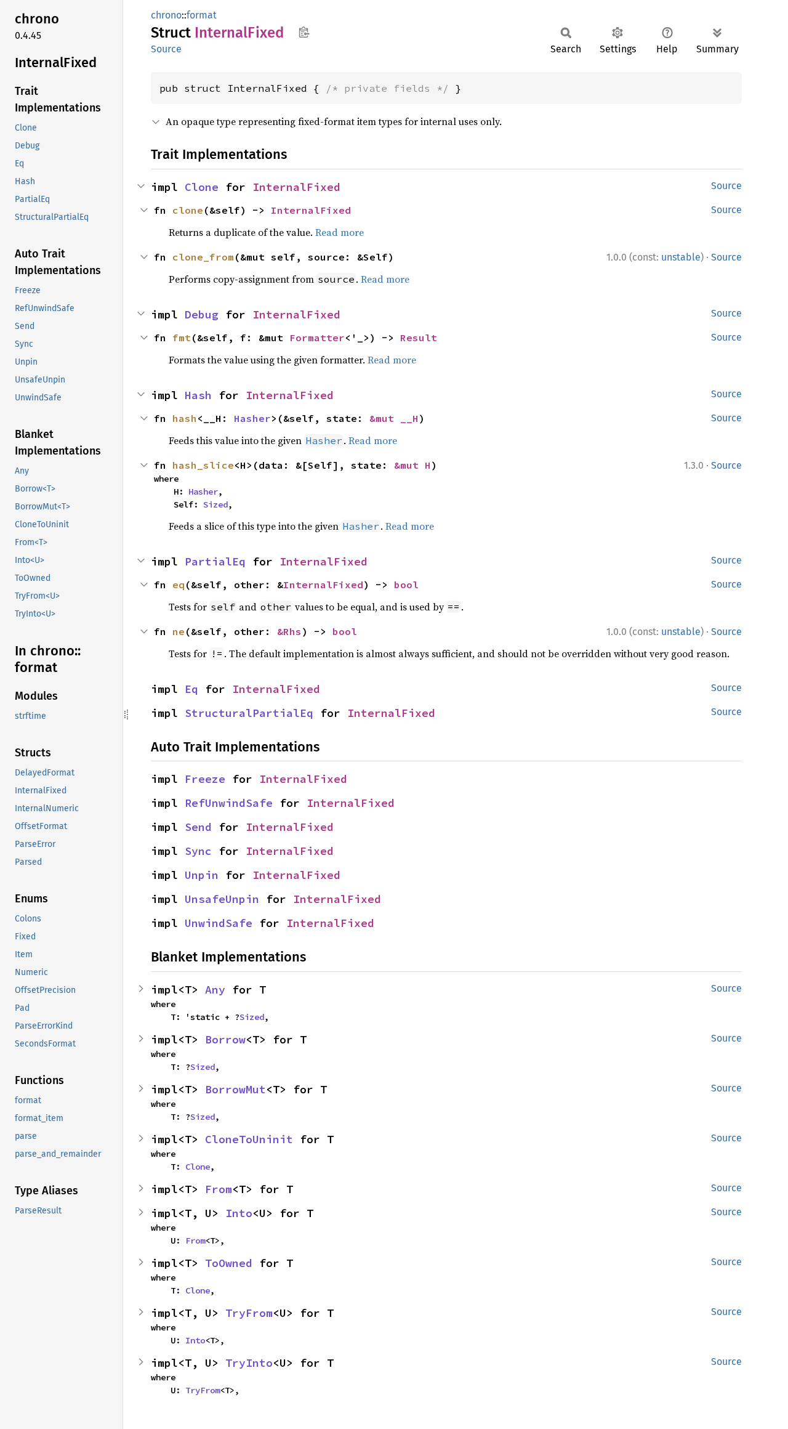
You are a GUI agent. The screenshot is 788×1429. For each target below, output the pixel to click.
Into (238, 1213)
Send (198, 827)
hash (184, 418)
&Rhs (289, 631)
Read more (339, 232)
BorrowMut (235, 1089)
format (202, 15)
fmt (181, 337)
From (218, 1189)
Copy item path (304, 32)
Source (166, 49)
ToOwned (228, 1263)
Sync (198, 851)
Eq (191, 689)
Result (418, 337)
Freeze (205, 779)
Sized (215, 504)
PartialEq (215, 561)
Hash (198, 395)
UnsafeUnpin (222, 899)
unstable (681, 257)
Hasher (252, 418)
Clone (202, 187)
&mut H (412, 465)
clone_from (203, 257)
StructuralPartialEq (249, 713)
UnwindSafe (218, 923)
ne (178, 631)
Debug (202, 314)
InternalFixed (296, 187)
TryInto (249, 1363)
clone (187, 210)
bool (406, 584)
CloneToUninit (249, 1139)
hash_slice (203, 465)
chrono (166, 15)
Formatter (317, 337)
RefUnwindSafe (229, 803)
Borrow (225, 1039)
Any (215, 989)
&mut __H (394, 418)
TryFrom (249, 1313)
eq (178, 584)
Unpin (202, 875)
